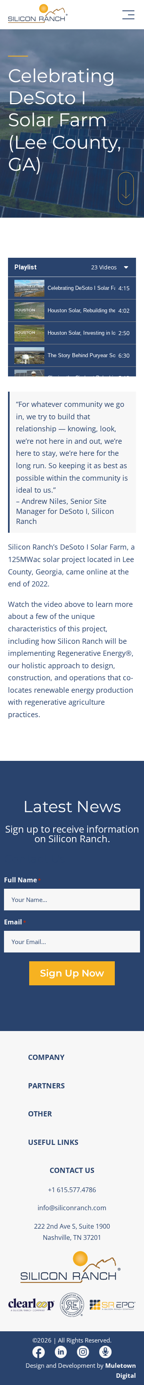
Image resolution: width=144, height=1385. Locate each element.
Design (35, 1365)
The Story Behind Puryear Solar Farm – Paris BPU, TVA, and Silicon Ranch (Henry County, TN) (81, 355)
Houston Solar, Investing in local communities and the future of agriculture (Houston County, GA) (81, 333)
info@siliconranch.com (72, 1207)
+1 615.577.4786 (72, 1189)
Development (76, 1365)
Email (15, 922)
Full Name (22, 879)
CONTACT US (72, 1170)
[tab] (72, 288)
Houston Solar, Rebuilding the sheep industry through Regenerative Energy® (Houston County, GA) (81, 310)
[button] (128, 14)
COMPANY (46, 1057)
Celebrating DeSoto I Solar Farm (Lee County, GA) (81, 288)
